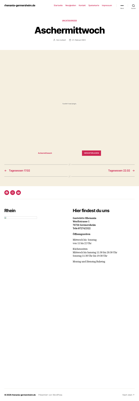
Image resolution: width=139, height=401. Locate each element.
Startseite (58, 5)
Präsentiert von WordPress (50, 395)
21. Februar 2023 (79, 40)
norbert (63, 40)
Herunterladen (91, 153)
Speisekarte (93, 5)
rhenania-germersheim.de (19, 5)
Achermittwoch (45, 153)
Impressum (107, 5)
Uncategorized (69, 21)
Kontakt (82, 5)
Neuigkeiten (70, 5)
